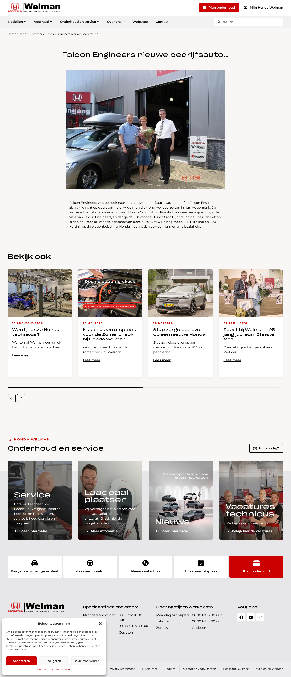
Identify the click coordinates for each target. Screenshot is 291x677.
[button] (100, 624)
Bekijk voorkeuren (87, 661)
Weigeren (54, 661)
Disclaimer (149, 669)
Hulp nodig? (269, 448)
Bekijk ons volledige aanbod (34, 571)
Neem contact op (145, 571)
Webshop (140, 22)
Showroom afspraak (201, 571)
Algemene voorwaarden (199, 669)
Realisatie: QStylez (236, 669)
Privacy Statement (122, 669)
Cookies (42, 669)
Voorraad (41, 22)
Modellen (15, 22)
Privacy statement (60, 669)
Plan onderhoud (221, 7)
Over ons (114, 22)
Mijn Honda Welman (266, 7)
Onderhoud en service (78, 22)
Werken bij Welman (269, 669)
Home (12, 34)
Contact (162, 22)
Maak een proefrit (90, 571)
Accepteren (21, 661)
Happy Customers (31, 34)
